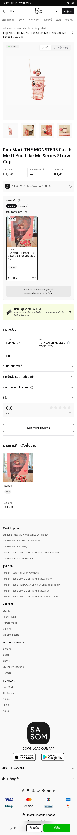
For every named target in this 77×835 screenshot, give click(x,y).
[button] (5, 11)
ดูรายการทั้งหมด (31, 293)
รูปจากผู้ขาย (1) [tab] (61, 47)
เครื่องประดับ (23, 28)
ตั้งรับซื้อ (49, 293)
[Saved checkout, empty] (56, 11)
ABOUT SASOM (13, 768)
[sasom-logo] (38, 11)
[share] (72, 32)
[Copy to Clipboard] (68, 342)
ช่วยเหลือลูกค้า (11, 779)
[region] (38, 81)
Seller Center (10, 2)
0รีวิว (68, 412)
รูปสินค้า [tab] (45, 47)
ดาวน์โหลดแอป (25, 2)
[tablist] (55, 48)
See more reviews (38, 428)
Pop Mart (40, 28)
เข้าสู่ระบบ (68, 11)
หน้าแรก (7, 28)
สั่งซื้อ (57, 828)
